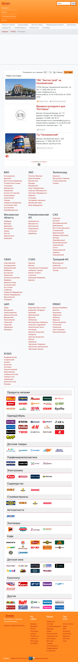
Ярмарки (5, 8)
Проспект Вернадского (37, 193)
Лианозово (8, 275)
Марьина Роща (10, 282)
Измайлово (8, 191)
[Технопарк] (35, 477)
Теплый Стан (9, 377)
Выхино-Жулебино (60, 308)
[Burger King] (23, 542)
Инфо (70, 72)
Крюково (56, 176)
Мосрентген (33, 224)
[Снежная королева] (35, 422)
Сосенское (32, 231)
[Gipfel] (23, 607)
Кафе (65, 626)
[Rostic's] (11, 542)
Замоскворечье (10, 312)
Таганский (8, 322)
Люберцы (7, 221)
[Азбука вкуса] (59, 403)
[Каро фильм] (23, 584)
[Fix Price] (35, 602)
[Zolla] (23, 427)
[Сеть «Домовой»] (35, 490)
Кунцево (31, 183)
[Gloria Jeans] (47, 422)
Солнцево (32, 198)
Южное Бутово (10, 382)
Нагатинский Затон (36, 327)
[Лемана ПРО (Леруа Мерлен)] (23, 490)
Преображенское (11, 210)
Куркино (31, 263)
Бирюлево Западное (36, 310)
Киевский (56, 265)
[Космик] (11, 566)
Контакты (24, 658)
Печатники (57, 325)
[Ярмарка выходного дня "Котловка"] (20, 115)
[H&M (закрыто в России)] (35, 427)
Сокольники (9, 208)
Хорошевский (58, 255)
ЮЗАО (13, 32)
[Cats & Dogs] (35, 529)
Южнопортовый (59, 332)
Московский (33, 226)
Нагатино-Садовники (37, 325)
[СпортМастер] (11, 427)
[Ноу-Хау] (47, 477)
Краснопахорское (60, 268)
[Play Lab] (23, 566)
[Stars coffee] (11, 553)
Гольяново (8, 186)
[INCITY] (59, 427)
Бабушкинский (10, 268)
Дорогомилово (34, 178)
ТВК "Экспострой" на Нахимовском (48, 82)
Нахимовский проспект (59, 101)
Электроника (71, 25)
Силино (56, 183)
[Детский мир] (11, 450)
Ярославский (9, 297)
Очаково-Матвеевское (37, 191)
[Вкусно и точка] (59, 542)
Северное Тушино (35, 270)
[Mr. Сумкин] (59, 602)
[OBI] (11, 490)
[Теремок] (35, 542)
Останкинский (10, 285)
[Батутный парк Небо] (59, 566)
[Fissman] (47, 607)
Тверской (8, 325)
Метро (4, 20)
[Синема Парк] (35, 584)
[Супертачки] (23, 571)
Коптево (56, 238)
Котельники (8, 228)
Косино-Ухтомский (11, 193)
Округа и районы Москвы (14, 625)
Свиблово (8, 290)
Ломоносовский (10, 369)
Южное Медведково (12, 295)
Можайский (33, 186)
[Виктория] (11, 409)
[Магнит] (23, 403)
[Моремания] (23, 553)
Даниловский (33, 315)
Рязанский (57, 327)
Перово (7, 200)
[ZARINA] (35, 432)
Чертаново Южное (35, 349)
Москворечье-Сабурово (38, 322)
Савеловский (58, 245)
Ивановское (9, 188)
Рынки (4, 12)
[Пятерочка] (7, 156)
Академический (10, 357)
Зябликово (32, 320)
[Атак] (35, 409)
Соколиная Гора (10, 205)
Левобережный (59, 240)
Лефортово (57, 315)
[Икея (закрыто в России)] (11, 503)
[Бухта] (59, 409)
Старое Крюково (59, 181)
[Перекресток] (47, 398)
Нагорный (32, 330)
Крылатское (33, 181)
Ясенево (7, 384)
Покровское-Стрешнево (38, 268)
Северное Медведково (13, 292)
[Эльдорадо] (23, 477)
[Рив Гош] (23, 463)
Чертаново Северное (36, 344)
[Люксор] (11, 589)
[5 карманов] (11, 432)
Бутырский (8, 273)
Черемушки (8, 379)
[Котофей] (35, 450)
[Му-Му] (35, 547)
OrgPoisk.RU (15, 658)
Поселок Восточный (12, 183)
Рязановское (33, 228)
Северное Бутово (11, 374)
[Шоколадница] (23, 547)
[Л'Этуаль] (11, 463)
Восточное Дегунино (61, 228)
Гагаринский (9, 360)
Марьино (56, 320)
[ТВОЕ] (23, 432)
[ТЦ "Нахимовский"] (20, 143)
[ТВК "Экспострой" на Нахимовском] (20, 89)
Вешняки (7, 178)
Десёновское (33, 221)
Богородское (9, 176)
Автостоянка (68, 624)
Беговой (56, 221)
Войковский (57, 226)
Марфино (7, 280)
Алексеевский (9, 263)
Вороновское (58, 263)
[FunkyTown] (47, 571)
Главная (5, 32)
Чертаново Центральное (38, 347)
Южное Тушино (34, 273)
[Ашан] (35, 398)
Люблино (56, 317)
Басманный (8, 310)
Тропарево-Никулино (37, 200)
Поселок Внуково (35, 176)
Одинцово (8, 226)
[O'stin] (23, 422)
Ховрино (56, 252)
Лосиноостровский (12, 278)
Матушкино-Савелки (61, 178)
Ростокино (8, 287)
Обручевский (9, 372)
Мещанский (8, 317)
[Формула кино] (59, 584)
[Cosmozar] (35, 566)
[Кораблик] (23, 450)
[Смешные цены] (11, 437)
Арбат (6, 308)
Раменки (31, 195)
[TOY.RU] (47, 450)
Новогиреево (9, 195)
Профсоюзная (43, 101)
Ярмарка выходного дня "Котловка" (50, 108)
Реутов (7, 233)
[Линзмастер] (59, 607)
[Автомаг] (11, 516)
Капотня (56, 310)
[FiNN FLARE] (47, 432)
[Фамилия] (11, 422)
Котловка (7, 367)
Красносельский (10, 315)
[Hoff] (23, 602)
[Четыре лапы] (11, 529)
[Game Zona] (47, 566)
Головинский (58, 230)
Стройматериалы (20, 28)
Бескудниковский (60, 223)
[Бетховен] (23, 529)
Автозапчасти (34, 28)
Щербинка (32, 233)
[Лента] (23, 398)
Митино (31, 265)
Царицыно (32, 342)
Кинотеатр (67, 634)
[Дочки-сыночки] (59, 450)
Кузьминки (57, 312)
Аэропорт (57, 218)
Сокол (55, 247)
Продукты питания (8, 25)
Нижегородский (59, 322)
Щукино (31, 280)
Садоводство (6, 28)
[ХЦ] (59, 432)
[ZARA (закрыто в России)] (59, 422)
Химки (6, 231)
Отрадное (8, 299)
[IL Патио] (47, 547)
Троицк (56, 270)
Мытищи (7, 224)
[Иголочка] (35, 607)
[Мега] (11, 602)
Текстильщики (58, 330)
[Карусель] (47, 403)
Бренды (33, 624)
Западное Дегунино (60, 235)
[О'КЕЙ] (47, 409)
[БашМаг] (47, 427)
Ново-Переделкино (36, 188)
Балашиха (8, 238)
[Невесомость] (35, 571)
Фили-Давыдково (35, 205)
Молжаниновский (60, 243)
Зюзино (7, 362)
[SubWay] (11, 547)
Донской (31, 317)
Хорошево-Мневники (36, 278)
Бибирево (8, 270)
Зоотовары (46, 28)
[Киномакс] (47, 584)
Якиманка (8, 330)
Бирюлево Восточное (37, 308)
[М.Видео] (11, 477)
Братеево (32, 312)
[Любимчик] (47, 529)
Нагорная (42, 130)
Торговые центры (9, 16)
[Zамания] (11, 571)
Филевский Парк (35, 203)
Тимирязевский (59, 250)
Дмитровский (58, 233)
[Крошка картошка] (47, 542)
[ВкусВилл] (23, 409)
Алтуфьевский (9, 265)
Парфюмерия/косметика (55, 25)
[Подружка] (47, 463)
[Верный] (11, 403)
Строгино (32, 275)
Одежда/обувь (23, 25)
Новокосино (9, 198)
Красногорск (9, 236)
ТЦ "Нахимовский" (47, 134)
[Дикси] (35, 403)
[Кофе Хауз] (59, 547)
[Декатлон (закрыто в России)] (47, 602)
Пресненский (9, 320)
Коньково (8, 365)
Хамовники (8, 327)
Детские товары (37, 25)
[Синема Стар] (11, 584)
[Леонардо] (11, 607)
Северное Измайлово (12, 203)
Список (59, 72)
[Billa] (11, 398)
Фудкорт (66, 636)
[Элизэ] (35, 463)
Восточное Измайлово (13, 181)
